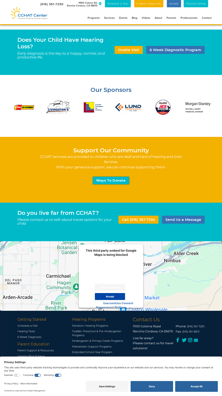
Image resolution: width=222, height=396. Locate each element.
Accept (110, 296)
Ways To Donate (111, 180)
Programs (94, 18)
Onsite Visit (128, 50)
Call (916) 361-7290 (138, 220)
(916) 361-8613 (190, 331)
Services (109, 18)
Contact (207, 18)
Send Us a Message (183, 220)
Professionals (189, 18)
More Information (110, 287)
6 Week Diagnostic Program (175, 50)
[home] (29, 13)
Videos (146, 18)
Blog (134, 18)
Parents (171, 18)
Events (123, 18)
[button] (91, 17)
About (158, 18)
